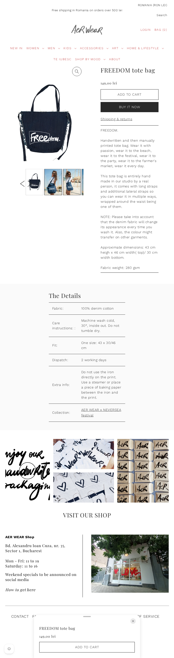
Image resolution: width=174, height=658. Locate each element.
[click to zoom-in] (76, 71)
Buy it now (129, 107)
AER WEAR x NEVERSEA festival (101, 412)
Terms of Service (141, 616)
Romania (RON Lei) (152, 5)
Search (162, 15)
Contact (20, 616)
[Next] (29, 183)
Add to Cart (130, 94)
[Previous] (22, 183)
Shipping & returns (116, 119)
